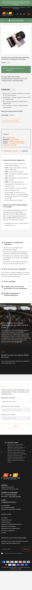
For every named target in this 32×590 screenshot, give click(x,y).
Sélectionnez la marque (8, 397)
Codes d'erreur (5, 522)
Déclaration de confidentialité (10, 528)
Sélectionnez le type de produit (10, 406)
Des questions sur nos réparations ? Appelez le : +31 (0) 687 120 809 (16, 8)
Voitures (25, 151)
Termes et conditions (7, 530)
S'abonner (26, 549)
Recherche (16, 426)
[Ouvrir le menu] (29, 14)
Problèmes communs (11, 151)
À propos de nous (6, 520)
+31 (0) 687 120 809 (10, 494)
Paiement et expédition (8, 526)
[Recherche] (17, 14)
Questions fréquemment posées (11, 524)
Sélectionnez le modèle (8, 414)
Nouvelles (4, 518)
